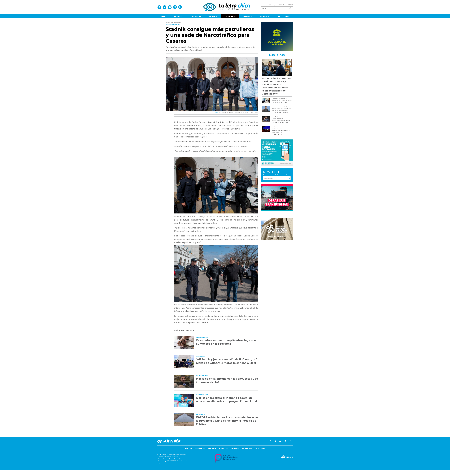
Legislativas (195, 16)
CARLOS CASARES (232, 113)
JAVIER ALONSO (253, 113)
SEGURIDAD (222, 113)
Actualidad (265, 16)
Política (178, 16)
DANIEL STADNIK (243, 113)
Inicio (163, 16)
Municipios (230, 16)
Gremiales (247, 16)
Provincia (213, 16)
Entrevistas (283, 16)
